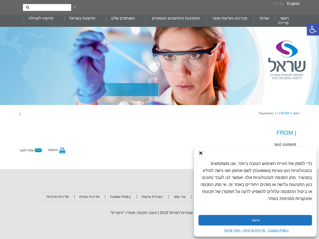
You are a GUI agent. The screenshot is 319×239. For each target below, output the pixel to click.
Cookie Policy (278, 230)
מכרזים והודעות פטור (229, 18)
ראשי (284, 18)
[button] (313, 29)
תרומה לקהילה (40, 18)
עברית (279, 4)
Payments (266, 113)
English (293, 4)
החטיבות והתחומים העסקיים (176, 18)
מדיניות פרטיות (57, 197)
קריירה (283, 23)
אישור (255, 220)
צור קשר (179, 197)
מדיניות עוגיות (89, 197)
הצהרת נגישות (152, 197)
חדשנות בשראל (82, 18)
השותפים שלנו (123, 18)
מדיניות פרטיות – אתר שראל (245, 230)
